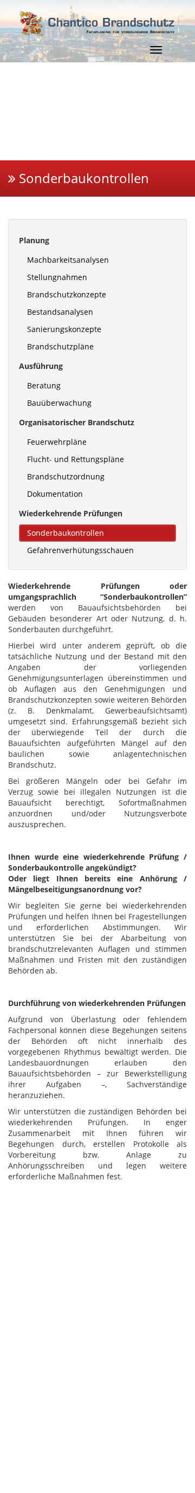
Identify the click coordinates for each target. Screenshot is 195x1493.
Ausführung (41, 366)
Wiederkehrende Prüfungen (70, 513)
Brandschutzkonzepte (66, 294)
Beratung (44, 385)
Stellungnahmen (57, 277)
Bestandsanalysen (60, 312)
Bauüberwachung (59, 403)
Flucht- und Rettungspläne (75, 459)
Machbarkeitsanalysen (68, 260)
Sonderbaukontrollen (65, 533)
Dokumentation (55, 494)
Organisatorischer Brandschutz (76, 422)
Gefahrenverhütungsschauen (80, 550)
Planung (34, 240)
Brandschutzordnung (66, 476)
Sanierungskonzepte (64, 329)
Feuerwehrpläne (57, 442)
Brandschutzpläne (60, 346)
